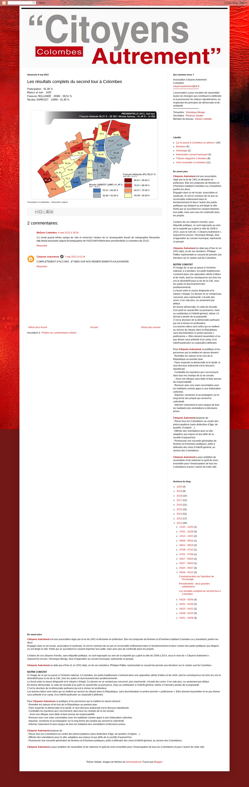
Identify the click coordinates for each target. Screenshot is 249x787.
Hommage (181, 150)
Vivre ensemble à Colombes (191, 162)
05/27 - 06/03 (186, 563)
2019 (180, 491)
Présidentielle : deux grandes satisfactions (194, 585)
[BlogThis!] (40, 212)
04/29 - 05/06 (186, 599)
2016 (180, 504)
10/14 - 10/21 (186, 536)
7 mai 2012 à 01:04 (75, 256)
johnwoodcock (133, 762)
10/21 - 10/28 (186, 531)
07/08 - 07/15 (186, 549)
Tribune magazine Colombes (191, 158)
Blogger (158, 762)
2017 (180, 500)
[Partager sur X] (44, 212)
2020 (180, 486)
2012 (180, 523)
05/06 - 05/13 (186, 572)
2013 (180, 518)
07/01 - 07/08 (186, 554)
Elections (181, 146)
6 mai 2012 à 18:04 (68, 232)
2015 (180, 509)
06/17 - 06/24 (186, 558)
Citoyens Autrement (48, 256)
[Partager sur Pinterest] (51, 212)
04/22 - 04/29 (186, 604)
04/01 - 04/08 (186, 618)
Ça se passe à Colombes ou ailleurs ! (196, 142)
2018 (180, 495)
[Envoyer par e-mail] (37, 212)
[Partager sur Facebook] (48, 212)
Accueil (94, 327)
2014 (180, 514)
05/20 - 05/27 (186, 568)
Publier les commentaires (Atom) (59, 332)
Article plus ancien (150, 327)
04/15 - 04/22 (186, 608)
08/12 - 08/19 (186, 545)
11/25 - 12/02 (186, 527)
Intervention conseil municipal (192, 154)
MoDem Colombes (47, 232)
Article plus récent (37, 327)
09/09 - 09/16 (186, 540)
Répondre (42, 245)
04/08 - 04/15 (186, 613)
